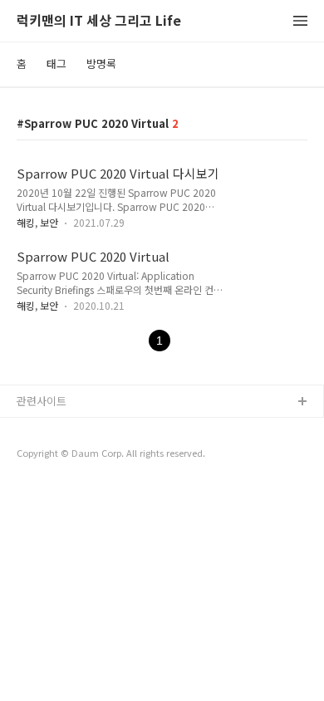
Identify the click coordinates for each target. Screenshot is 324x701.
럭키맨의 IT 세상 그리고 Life (99, 21)
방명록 (101, 63)
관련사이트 (41, 401)
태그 (56, 63)
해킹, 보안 (37, 222)
